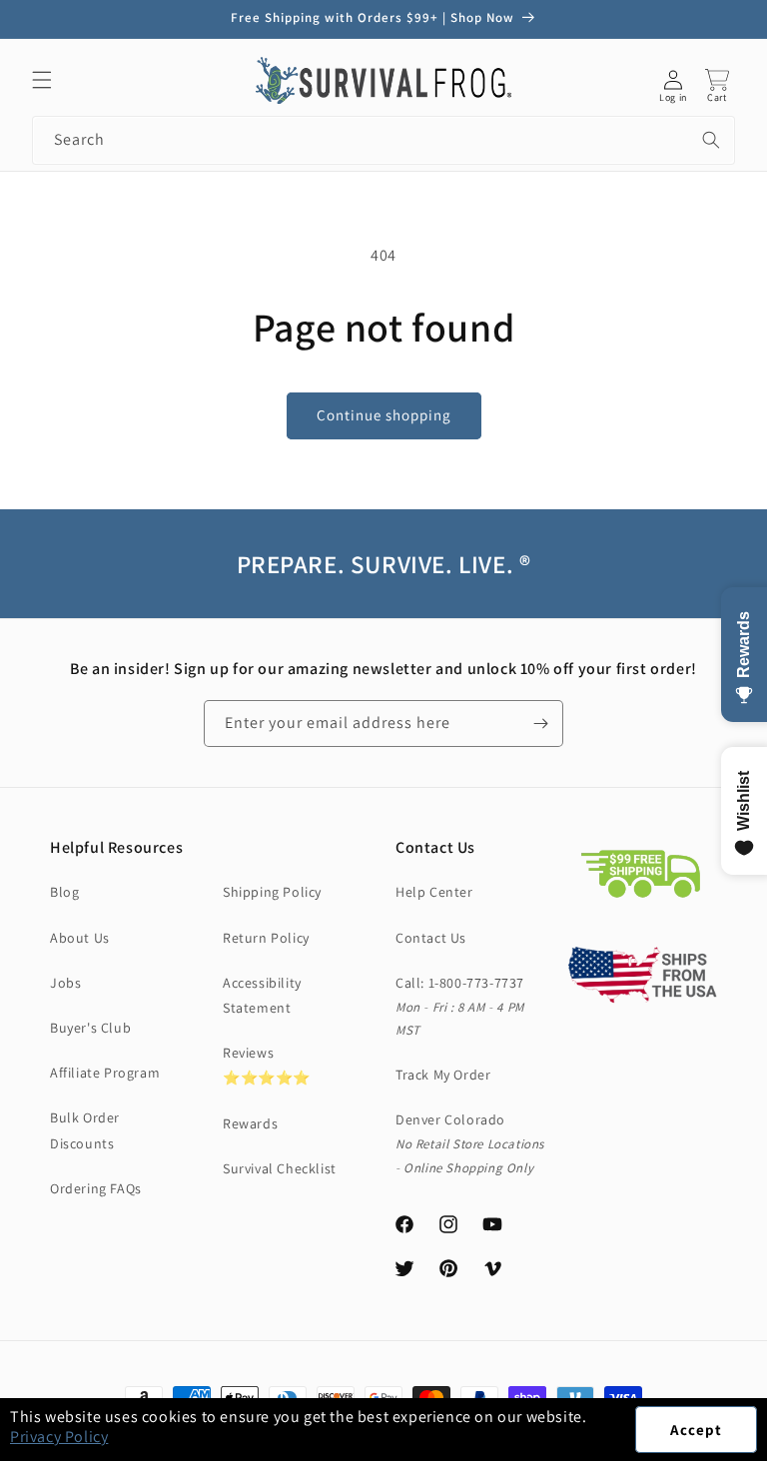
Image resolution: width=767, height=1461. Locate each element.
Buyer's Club (90, 1028)
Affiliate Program (105, 1073)
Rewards (250, 1123)
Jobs (65, 983)
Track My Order (442, 1075)
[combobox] (383, 140)
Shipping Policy (272, 892)
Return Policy (266, 938)
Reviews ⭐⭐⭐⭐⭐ (267, 1065)
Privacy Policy (59, 1436)
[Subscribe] (540, 723)
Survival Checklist (280, 1168)
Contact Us (430, 938)
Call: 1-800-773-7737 (459, 983)
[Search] (711, 140)
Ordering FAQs (96, 1188)
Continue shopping (384, 414)
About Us (80, 938)
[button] (766, 1450)
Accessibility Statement (262, 995)
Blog (64, 892)
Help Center (434, 892)
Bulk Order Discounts (85, 1129)
